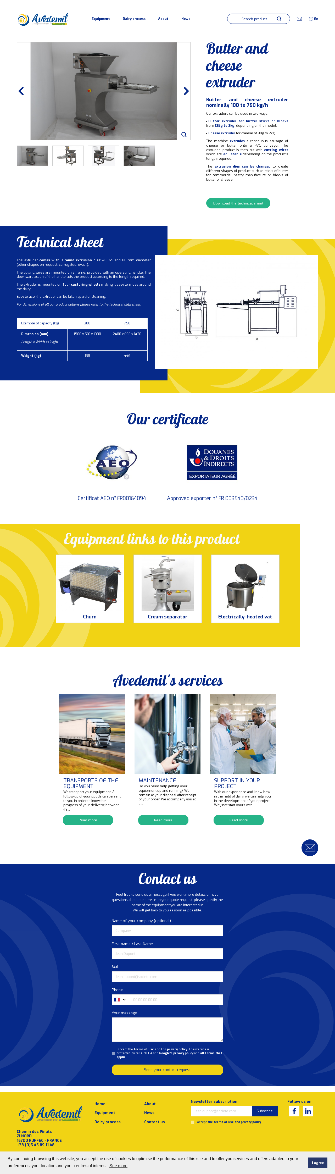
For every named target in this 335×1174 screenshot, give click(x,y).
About (163, 18)
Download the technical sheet (238, 203)
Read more (88, 820)
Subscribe (265, 1111)
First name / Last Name (132, 944)
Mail (115, 967)
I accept (228, 1122)
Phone (117, 990)
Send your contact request (167, 1069)
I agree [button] (318, 1163)
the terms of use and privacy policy (234, 1122)
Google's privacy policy (176, 1053)
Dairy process (134, 18)
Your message (124, 1013)
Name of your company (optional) (141, 920)
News (185, 18)
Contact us (154, 1122)
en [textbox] (316, 18)
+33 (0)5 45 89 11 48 (35, 1145)
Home (99, 1103)
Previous (24, 91)
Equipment (101, 18)
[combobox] (316, 19)
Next (184, 91)
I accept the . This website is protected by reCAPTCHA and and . (169, 1053)
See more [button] (118, 1166)
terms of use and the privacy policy (160, 1049)
